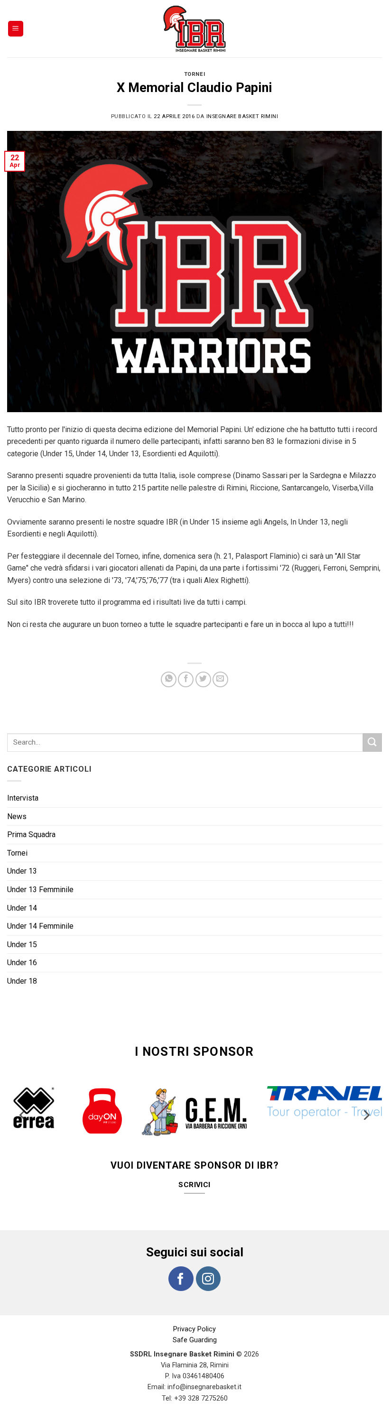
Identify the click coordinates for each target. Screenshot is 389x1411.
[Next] (365, 1107)
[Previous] (23, 1107)
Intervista (22, 797)
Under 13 (22, 871)
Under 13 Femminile (40, 889)
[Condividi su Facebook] (186, 679)
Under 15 (22, 944)
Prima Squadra (31, 834)
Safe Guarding (195, 1321)
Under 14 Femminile (40, 926)
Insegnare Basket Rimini (242, 116)
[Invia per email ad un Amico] (220, 679)
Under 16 (22, 962)
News (17, 816)
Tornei (194, 74)
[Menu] (16, 29)
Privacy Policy (194, 1310)
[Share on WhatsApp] (168, 679)
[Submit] (372, 742)
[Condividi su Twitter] (203, 679)
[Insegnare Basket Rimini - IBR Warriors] (194, 28)
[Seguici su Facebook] (180, 1259)
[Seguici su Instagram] (208, 1259)
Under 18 (22, 981)
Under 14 (22, 908)
